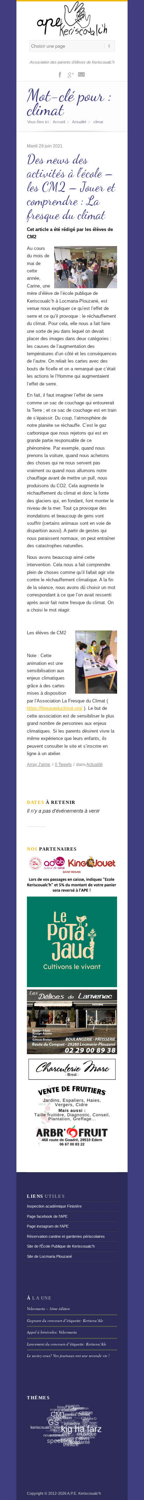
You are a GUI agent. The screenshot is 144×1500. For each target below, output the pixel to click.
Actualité (79, 122)
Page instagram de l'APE (48, 1226)
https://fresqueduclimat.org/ (54, 708)
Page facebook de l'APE (47, 1216)
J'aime (38, 764)
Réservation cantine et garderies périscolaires (66, 1236)
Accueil (59, 122)
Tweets (63, 764)
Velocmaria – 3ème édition (48, 1308)
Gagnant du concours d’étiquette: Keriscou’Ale (65, 1320)
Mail (81, 74)
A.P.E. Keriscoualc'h (84, 1493)
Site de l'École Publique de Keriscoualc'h (61, 1246)
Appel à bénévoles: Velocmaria (52, 1332)
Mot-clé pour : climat (69, 102)
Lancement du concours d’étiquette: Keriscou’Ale (66, 1344)
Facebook (60, 74)
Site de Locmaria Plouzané (49, 1256)
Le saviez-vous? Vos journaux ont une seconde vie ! (68, 1355)
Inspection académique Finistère (54, 1206)
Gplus (71, 74)
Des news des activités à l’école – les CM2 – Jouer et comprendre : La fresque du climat (71, 187)
